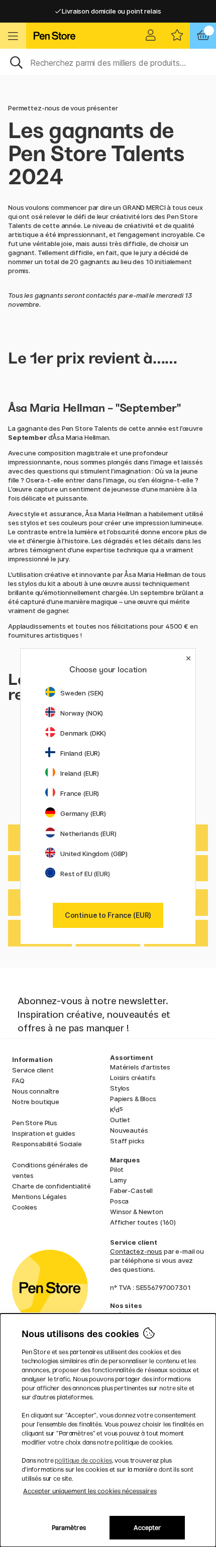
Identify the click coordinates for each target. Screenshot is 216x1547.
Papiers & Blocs (133, 1099)
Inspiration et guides (43, 1133)
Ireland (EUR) (79, 773)
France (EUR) (79, 793)
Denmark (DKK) (83, 733)
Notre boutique (35, 1102)
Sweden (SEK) (81, 693)
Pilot (117, 1169)
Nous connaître (35, 1091)
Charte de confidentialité (51, 1186)
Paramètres (69, 1527)
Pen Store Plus (34, 1123)
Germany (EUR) (83, 813)
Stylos (120, 1088)
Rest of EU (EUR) (85, 874)
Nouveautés (129, 1130)
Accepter (147, 1527)
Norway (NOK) (81, 713)
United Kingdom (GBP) (94, 854)
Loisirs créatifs (133, 1078)
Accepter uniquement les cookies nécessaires (90, 1491)
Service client (33, 1070)
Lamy (118, 1180)
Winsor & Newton (136, 1212)
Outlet (120, 1120)
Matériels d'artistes (140, 1067)
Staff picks (127, 1141)
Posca (119, 1201)
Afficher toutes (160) (143, 1222)
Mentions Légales (39, 1197)
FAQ (18, 1081)
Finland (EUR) (80, 753)
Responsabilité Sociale (47, 1144)
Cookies (24, 1207)
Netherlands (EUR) (88, 833)
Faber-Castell (131, 1190)
